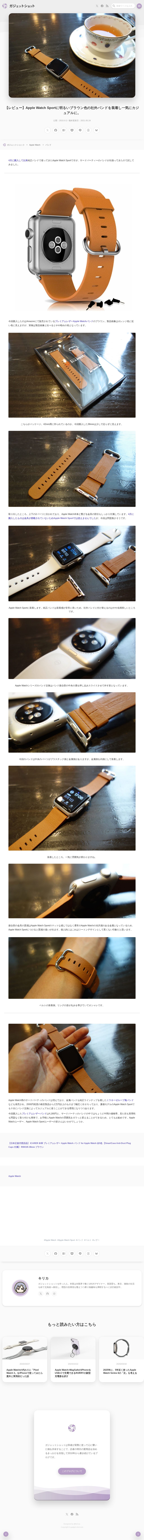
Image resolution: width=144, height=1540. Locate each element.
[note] (47, 1293)
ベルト (88, 1240)
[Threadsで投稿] (88, 130)
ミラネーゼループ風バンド (120, 1100)
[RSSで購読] (107, 5)
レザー (96, 1240)
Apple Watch (34, 145)
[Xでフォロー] (97, 5)
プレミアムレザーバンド (34, 1113)
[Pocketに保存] (72, 130)
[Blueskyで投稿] (96, 130)
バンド (48, 145)
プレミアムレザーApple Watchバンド (74, 321)
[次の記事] (5, 1534)
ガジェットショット (16, 145)
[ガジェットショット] (18, 6)
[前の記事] (138, 1534)
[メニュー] (139, 5)
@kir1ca (77, 1524)
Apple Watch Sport (66, 1240)
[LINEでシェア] (80, 130)
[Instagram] (54, 1293)
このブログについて (72, 1471)
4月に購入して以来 (18, 160)
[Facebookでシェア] (56, 130)
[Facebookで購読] (102, 5)
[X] (40, 1293)
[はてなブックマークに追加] (64, 130)
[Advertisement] (72, 1214)
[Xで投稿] (47, 130)
